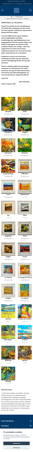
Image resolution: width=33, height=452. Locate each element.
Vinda (25, 111)
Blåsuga (8, 381)
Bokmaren (8, 153)
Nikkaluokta (24, 194)
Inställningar (16, 447)
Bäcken (24, 360)
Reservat (25, 153)
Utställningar (19, 17)
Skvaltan (8, 111)
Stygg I (8, 257)
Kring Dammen (8, 174)
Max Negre (8, 340)
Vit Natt (25, 340)
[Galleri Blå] (16, 10)
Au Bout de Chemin (24, 319)
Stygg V (24, 132)
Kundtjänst (5, 426)
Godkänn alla (16, 443)
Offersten (24, 174)
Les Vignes (24, 298)
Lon (8, 215)
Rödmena (8, 360)
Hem (11, 17)
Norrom (8, 319)
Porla (25, 236)
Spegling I (8, 236)
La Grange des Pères (25, 277)
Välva (25, 215)
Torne (8, 194)
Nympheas (8, 132)
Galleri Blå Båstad (7, 421)
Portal (25, 257)
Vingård (8, 298)
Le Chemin (8, 277)
